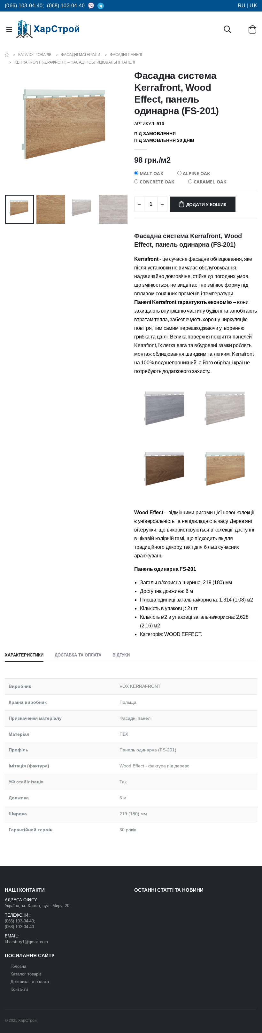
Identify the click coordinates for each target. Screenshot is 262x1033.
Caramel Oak (209, 182)
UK (253, 5)
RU (242, 5)
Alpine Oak (195, 173)
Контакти (19, 989)
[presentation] (14, 131)
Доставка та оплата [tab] (78, 655)
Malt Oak (150, 173)
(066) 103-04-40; (24, 5)
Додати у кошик (206, 204)
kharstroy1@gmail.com (26, 941)
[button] (227, 30)
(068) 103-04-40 (66, 5)
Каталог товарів (26, 974)
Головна (18, 966)
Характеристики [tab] (24, 655)
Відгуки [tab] (121, 655)
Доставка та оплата (30, 981)
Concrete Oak (156, 182)
